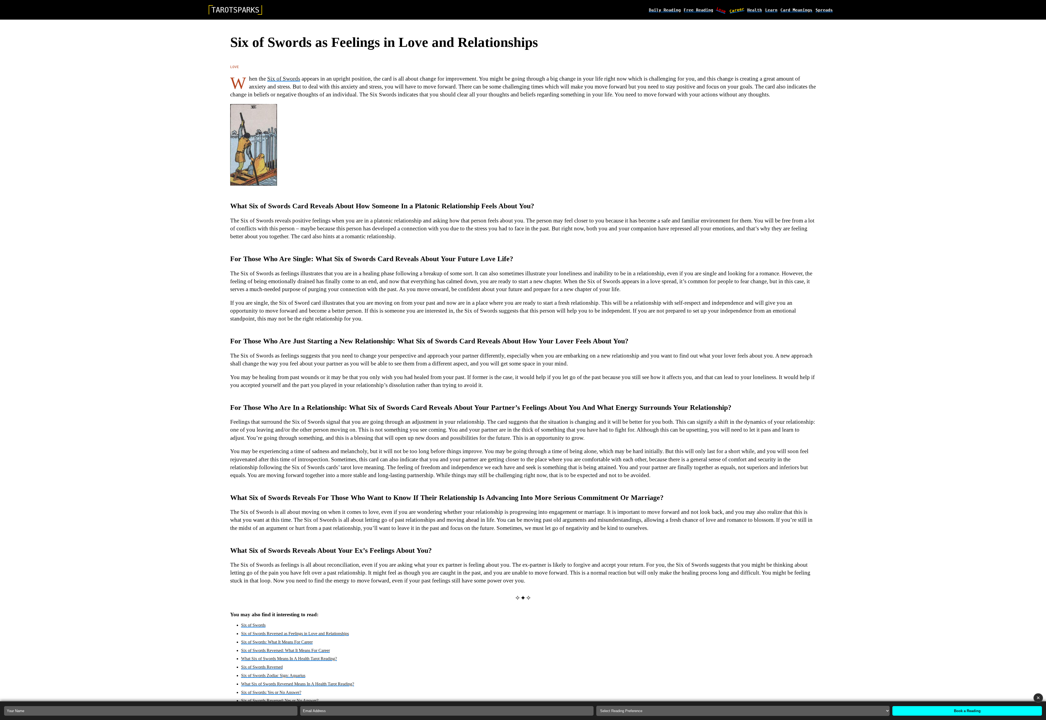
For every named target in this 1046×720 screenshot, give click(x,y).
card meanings (796, 10)
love (721, 10)
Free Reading (698, 10)
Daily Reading (665, 10)
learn (771, 10)
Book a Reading (967, 711)
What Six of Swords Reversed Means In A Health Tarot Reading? (297, 684)
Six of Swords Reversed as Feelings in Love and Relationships (295, 633)
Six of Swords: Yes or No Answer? (271, 692)
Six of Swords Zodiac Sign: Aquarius (273, 675)
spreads (824, 10)
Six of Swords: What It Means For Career (277, 642)
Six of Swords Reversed (262, 667)
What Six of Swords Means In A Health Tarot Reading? (289, 658)
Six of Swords (283, 78)
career (736, 9)
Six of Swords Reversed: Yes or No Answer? (279, 700)
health (754, 10)
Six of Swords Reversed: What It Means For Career (285, 650)
